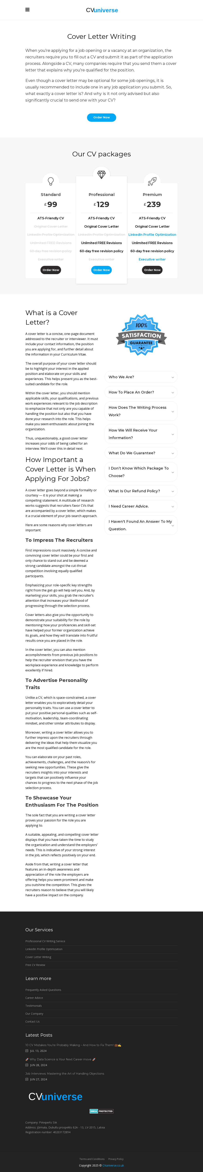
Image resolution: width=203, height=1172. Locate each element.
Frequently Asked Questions (43, 990)
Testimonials (33, 1006)
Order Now (51, 270)
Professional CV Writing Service (45, 941)
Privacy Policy (116, 1159)
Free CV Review (35, 965)
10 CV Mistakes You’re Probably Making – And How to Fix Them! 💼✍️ (73, 1045)
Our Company (34, 1013)
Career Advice (34, 998)
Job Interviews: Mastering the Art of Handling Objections (64, 1073)
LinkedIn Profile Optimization (43, 949)
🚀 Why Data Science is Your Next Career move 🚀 (60, 1059)
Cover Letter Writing (38, 957)
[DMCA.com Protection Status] (102, 1112)
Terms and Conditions (91, 1159)
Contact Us (32, 1021)
